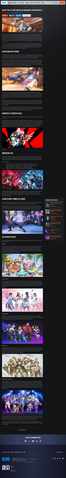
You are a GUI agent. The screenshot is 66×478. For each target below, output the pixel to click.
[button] (62, 2)
